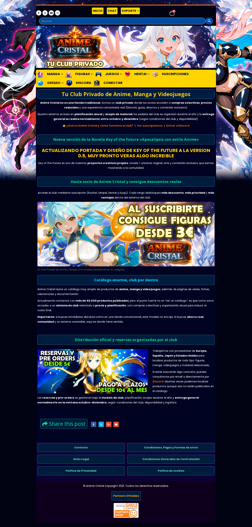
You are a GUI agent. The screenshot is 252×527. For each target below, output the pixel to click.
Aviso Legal (81, 459)
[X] (45, 12)
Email (116, 424)
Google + (108, 424)
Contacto (81, 447)
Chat (112, 11)
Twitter (101, 424)
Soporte (129, 11)
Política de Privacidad (81, 471)
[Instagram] (57, 12)
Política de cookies (171, 471)
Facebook (93, 424)
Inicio (98, 11)
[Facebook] (38, 12)
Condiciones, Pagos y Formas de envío (171, 447)
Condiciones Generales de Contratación (171, 459)
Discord (158, 381)
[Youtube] (51, 12)
